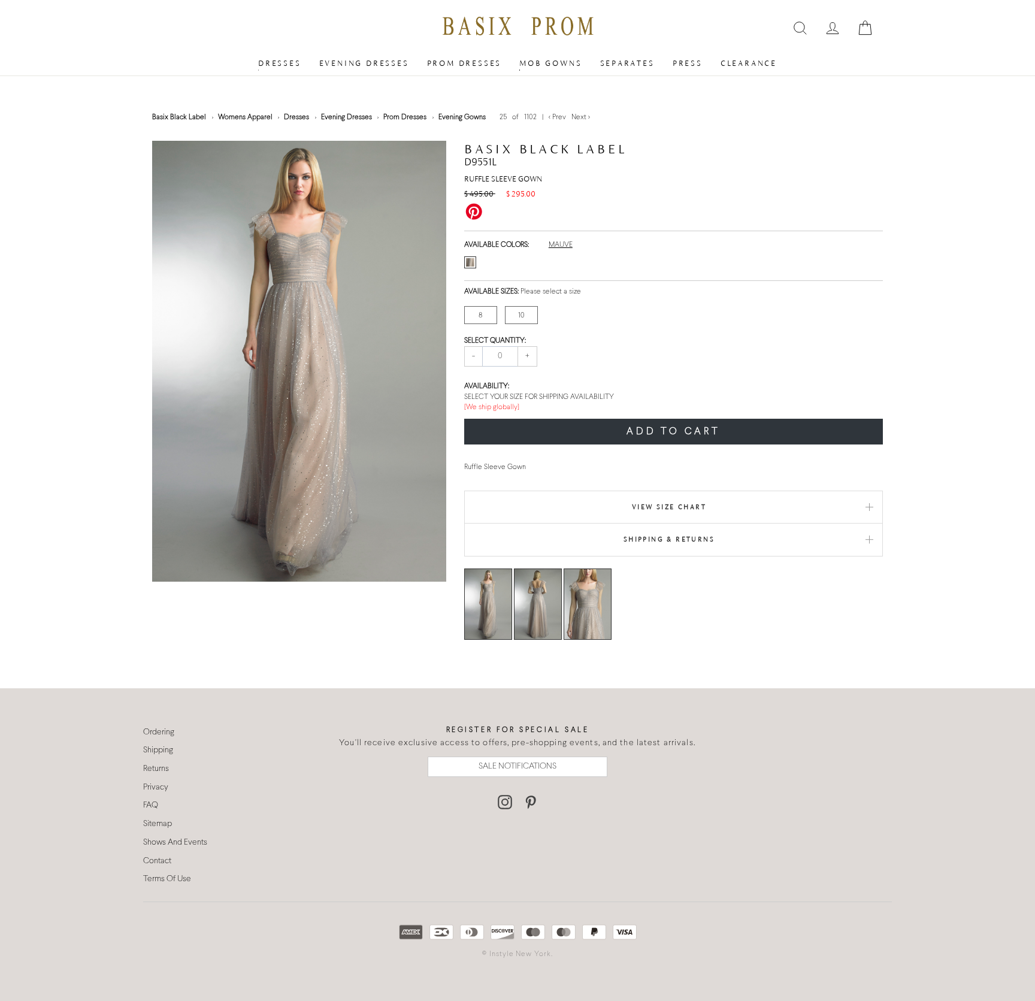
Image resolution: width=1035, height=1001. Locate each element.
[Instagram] (505, 802)
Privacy (155, 787)
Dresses (279, 63)
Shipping (158, 750)
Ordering (158, 732)
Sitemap (157, 824)
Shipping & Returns (669, 539)
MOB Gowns (550, 63)
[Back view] (538, 603)
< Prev (558, 117)
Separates (627, 63)
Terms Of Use (167, 879)
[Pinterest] (530, 802)
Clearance (749, 63)
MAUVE (561, 245)
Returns (156, 769)
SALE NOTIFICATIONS (517, 766)
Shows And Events (175, 842)
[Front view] (488, 603)
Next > (580, 117)
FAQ (150, 805)
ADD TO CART (674, 431)
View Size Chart (669, 507)
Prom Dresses (464, 63)
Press (688, 63)
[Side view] (588, 603)
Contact (157, 861)
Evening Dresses (364, 63)
